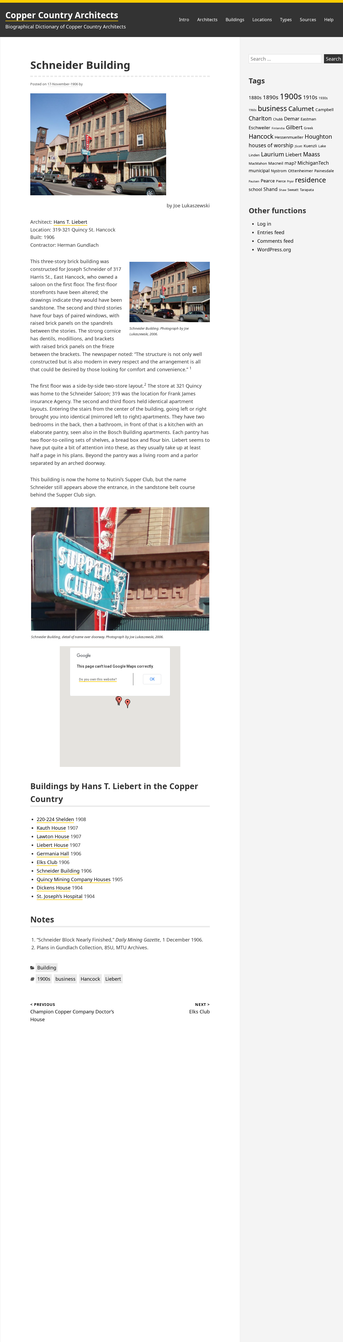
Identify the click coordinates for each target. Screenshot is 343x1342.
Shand (270, 189)
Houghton (318, 136)
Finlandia (278, 128)
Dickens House (53, 887)
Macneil (275, 163)
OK (152, 679)
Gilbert (294, 127)
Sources (308, 20)
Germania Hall (53, 853)
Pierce (281, 181)
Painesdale (324, 170)
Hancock (90, 979)
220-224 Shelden (55, 819)
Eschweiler (259, 128)
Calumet (301, 108)
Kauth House (51, 828)
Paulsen (254, 181)
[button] (119, 700)
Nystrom (279, 170)
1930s (323, 98)
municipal (259, 170)
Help (329, 20)
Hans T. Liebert (70, 222)
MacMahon (258, 163)
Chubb (278, 119)
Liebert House (52, 845)
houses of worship (271, 145)
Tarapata (307, 189)
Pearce (268, 181)
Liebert (113, 979)
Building (46, 967)
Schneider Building (58, 870)
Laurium (272, 154)
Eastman (308, 119)
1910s (310, 97)
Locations (262, 20)
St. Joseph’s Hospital (60, 896)
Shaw (282, 190)
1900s (43, 979)
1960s (252, 110)
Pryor (290, 181)
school (255, 189)
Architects (207, 20)
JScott (298, 146)
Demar (291, 118)
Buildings (235, 20)
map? (290, 163)
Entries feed (270, 232)
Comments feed (275, 241)
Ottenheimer (300, 170)
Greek (308, 128)
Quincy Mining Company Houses (74, 879)
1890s (270, 97)
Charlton (260, 118)
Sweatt (293, 189)
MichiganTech (313, 163)
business (65, 979)
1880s (255, 97)
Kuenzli (310, 145)
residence (310, 179)
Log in (264, 223)
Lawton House (53, 836)
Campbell (324, 109)
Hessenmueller (289, 137)
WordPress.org (274, 249)
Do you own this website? (98, 679)
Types (286, 20)
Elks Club (47, 862)
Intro (184, 20)
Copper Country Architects (61, 15)
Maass (311, 154)
